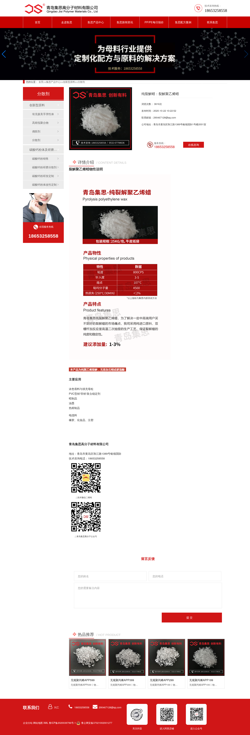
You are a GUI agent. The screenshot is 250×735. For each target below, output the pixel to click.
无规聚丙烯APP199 (201, 680)
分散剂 (81, 81)
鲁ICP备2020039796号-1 (62, 722)
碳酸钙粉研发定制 (43, 176)
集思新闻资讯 (125, 22)
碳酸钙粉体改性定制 (44, 184)
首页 (37, 22)
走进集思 (66, 22)
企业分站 (27, 722)
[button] (4, 54)
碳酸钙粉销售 (40, 158)
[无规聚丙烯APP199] (206, 657)
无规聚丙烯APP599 (83, 680)
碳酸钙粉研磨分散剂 (44, 167)
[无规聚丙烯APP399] (127, 657)
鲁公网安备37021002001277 (96, 722)
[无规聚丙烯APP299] (166, 657)
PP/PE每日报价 (154, 22)
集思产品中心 (96, 22)
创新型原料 (69, 81)
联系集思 (212, 22)
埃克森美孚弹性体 (43, 114)
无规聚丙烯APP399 (122, 680)
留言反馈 (148, 558)
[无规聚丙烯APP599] (87, 657)
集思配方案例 (183, 22)
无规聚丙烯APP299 (162, 680)
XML (45, 722)
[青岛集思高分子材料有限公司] (61, 8)
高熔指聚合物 (40, 123)
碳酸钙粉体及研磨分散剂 (43, 149)
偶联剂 (36, 131)
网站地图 (38, 722)
